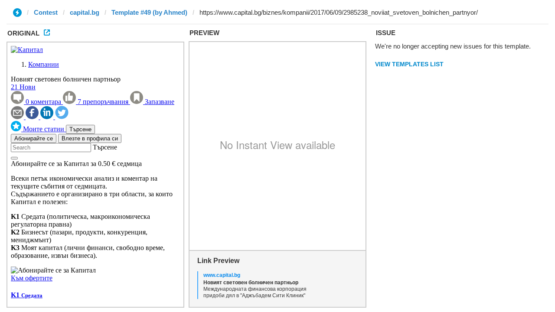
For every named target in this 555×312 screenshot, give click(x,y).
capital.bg (84, 12)
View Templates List (409, 64)
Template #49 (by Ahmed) (149, 12)
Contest (46, 12)
